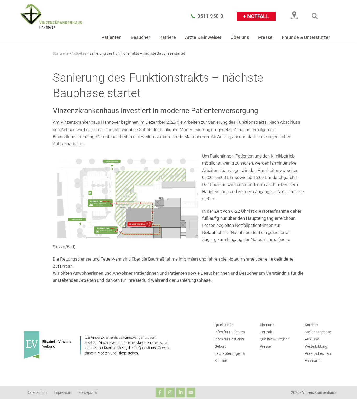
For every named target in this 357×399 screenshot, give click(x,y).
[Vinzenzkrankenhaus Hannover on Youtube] (191, 392)
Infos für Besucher (229, 339)
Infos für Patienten (230, 332)
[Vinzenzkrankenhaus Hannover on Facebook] (160, 392)
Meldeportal (88, 392)
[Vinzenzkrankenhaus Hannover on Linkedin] (180, 392)
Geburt (220, 346)
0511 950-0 (210, 16)
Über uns (240, 37)
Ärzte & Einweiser (203, 37)
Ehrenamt (313, 360)
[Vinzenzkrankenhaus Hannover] (51, 16)
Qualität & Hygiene (275, 339)
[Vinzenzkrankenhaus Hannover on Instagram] (170, 392)
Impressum (63, 392)
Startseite (60, 53)
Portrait (266, 332)
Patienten (111, 37)
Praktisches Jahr (318, 353)
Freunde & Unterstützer (306, 37)
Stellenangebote (318, 332)
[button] (314, 15)
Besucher (140, 37)
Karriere (167, 37)
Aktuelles (79, 53)
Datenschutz (37, 392)
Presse (265, 37)
